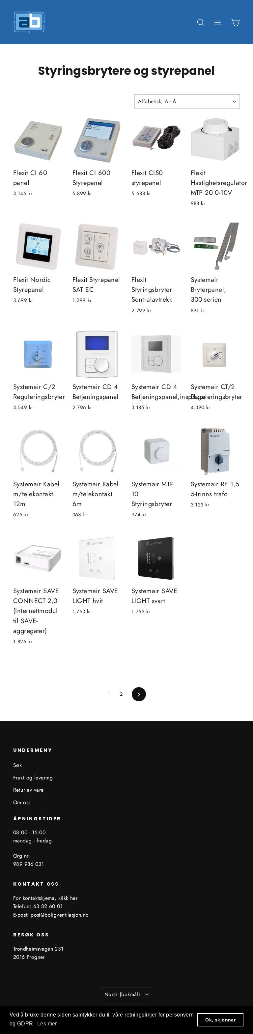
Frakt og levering (33, 777)
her (73, 898)
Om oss (22, 802)
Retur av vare (28, 790)
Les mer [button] (47, 1023)
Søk (17, 765)
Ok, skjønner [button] (220, 1019)
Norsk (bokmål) (122, 994)
